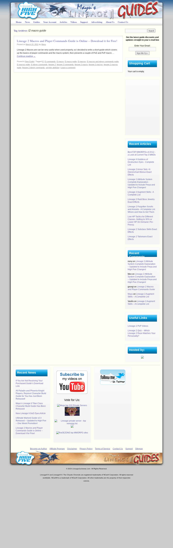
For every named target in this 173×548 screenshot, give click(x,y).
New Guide (29, 61)
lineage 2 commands (65, 65)
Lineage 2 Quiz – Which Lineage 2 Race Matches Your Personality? (141, 333)
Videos (73, 22)
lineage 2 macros (96, 65)
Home (19, 22)
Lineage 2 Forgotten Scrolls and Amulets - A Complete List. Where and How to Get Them (141, 209)
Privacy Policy (86, 449)
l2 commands (50, 61)
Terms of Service (102, 449)
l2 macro (60, 61)
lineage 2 (52, 65)
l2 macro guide (71, 61)
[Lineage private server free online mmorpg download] (72, 423)
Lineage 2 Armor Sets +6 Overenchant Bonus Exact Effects (140, 172)
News (27, 22)
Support (84, 22)
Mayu (43, 44)
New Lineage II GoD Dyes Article (31, 413)
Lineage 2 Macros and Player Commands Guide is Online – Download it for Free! (67, 41)
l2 (43, 61)
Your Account (49, 22)
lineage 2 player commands (33, 68)
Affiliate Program (57, 449)
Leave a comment (68, 68)
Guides (36, 22)
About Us (110, 22)
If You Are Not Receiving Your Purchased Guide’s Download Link (29, 383)
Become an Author (38, 449)
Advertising (96, 22)
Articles (63, 22)
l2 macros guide (23, 65)
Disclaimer (72, 449)
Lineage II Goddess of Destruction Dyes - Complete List (141, 162)
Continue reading (26, 56)
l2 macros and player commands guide (103, 61)
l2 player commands (39, 65)
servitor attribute (52, 68)
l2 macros (82, 61)
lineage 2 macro (81, 65)
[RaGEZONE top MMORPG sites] (72, 432)
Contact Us (123, 22)
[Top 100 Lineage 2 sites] (72, 415)
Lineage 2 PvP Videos (138, 326)
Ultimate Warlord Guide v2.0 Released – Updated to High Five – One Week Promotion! (31, 421)
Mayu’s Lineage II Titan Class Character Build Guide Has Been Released (31, 406)
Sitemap (139, 449)
